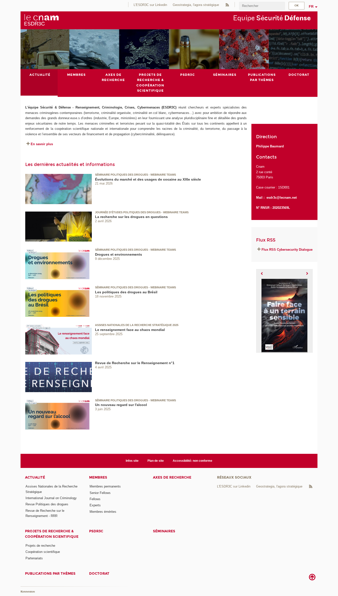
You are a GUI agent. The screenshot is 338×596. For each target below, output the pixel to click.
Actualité (35, 477)
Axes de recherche (172, 477)
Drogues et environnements (118, 254)
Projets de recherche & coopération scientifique (51, 534)
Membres (98, 477)
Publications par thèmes (50, 573)
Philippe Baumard (270, 146)
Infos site (132, 460)
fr (311, 6)
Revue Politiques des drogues (46, 504)
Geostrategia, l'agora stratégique (196, 5)
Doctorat (99, 573)
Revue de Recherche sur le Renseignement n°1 (134, 363)
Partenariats (34, 558)
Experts (95, 505)
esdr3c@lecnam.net (281, 197)
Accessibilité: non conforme (192, 460)
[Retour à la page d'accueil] (41, 20)
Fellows (95, 499)
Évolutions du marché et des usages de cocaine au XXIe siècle (148, 179)
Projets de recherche (40, 545)
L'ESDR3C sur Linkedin (150, 5)
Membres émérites (103, 512)
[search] (262, 6)
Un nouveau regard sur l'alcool (121, 405)
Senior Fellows (100, 493)
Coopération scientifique (42, 552)
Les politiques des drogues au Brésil (126, 292)
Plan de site (155, 460)
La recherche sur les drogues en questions (131, 217)
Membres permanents (105, 486)
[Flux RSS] (227, 4)
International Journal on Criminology (51, 498)
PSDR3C (96, 531)
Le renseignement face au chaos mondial (130, 330)
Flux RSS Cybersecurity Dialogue (287, 249)
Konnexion (28, 591)
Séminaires (164, 531)
